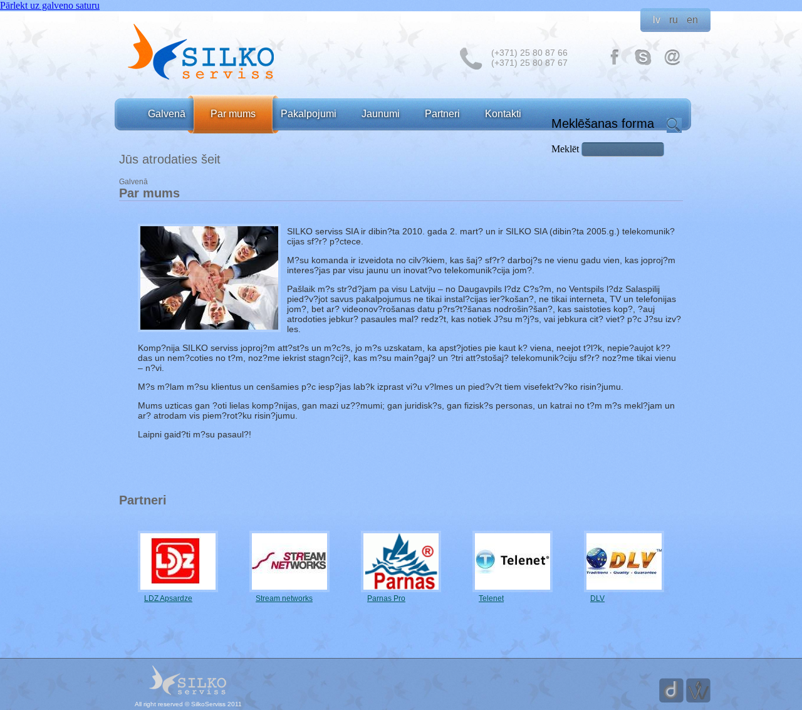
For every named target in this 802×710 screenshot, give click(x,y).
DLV (597, 598)
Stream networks (284, 598)
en (692, 19)
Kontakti (503, 113)
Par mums (233, 113)
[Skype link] (643, 64)
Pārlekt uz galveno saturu (50, 5)
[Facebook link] (615, 64)
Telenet (491, 598)
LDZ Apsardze (168, 598)
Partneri (442, 113)
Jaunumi (381, 113)
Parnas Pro (386, 598)
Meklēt (566, 149)
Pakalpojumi (308, 113)
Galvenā (166, 113)
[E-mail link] (672, 64)
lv (656, 19)
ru (673, 19)
